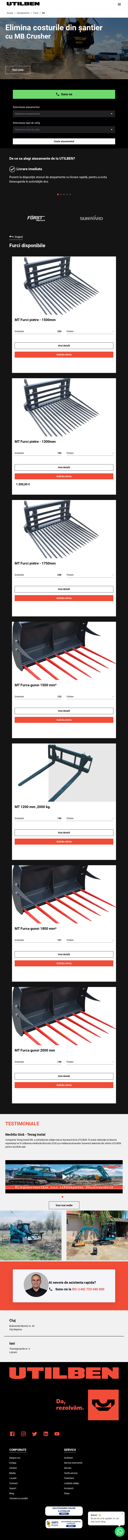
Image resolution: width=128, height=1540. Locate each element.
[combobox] (64, 114)
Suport (12, 1488)
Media (12, 1473)
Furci (35, 13)
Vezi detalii (64, 345)
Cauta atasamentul (64, 141)
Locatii (12, 1478)
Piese (67, 1493)
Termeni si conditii (18, 1498)
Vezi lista (17, 69)
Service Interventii (73, 1462)
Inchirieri (68, 1458)
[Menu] (119, 4)
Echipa (12, 1462)
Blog (11, 1493)
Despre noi (14, 1458)
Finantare (69, 1478)
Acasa (10, 13)
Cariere (13, 1468)
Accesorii (68, 1488)
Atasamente (23, 13)
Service (67, 1468)
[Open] (111, 113)
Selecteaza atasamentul (26, 107)
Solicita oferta (64, 354)
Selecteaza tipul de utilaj (26, 122)
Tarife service (71, 1473)
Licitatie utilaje (71, 1483)
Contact (13, 1483)
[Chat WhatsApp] (120, 1532)
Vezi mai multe (64, 1205)
